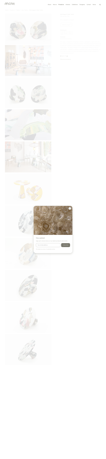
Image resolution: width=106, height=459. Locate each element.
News (94, 4)
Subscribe (65, 245)
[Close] (69, 208)
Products (61, 4)
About (49, 4)
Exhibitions (75, 4)
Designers (82, 4)
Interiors (68, 4)
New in (55, 4)
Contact (89, 4)
